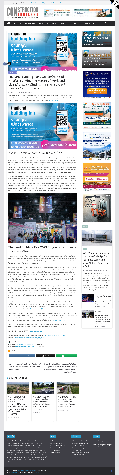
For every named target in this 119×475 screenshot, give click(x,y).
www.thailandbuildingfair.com (24, 351)
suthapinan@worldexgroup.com (24, 347)
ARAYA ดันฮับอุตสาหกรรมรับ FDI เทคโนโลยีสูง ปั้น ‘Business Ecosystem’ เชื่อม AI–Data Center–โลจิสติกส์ (96, 259)
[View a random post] (110, 23)
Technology (75, 23)
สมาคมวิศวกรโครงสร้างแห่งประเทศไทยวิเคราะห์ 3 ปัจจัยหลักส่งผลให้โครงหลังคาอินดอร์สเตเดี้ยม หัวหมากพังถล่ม (25, 366)
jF (43, 309)
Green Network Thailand (57, 450)
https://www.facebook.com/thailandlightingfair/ (29, 338)
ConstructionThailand (26, 92)
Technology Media (55, 452)
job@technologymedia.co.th (101, 441)
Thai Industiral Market (56, 448)
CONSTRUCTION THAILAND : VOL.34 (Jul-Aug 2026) (96, 37)
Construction (30, 23)
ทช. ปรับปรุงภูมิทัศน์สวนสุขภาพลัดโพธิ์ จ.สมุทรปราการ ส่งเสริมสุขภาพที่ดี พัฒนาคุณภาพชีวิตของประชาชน (42, 403)
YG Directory (53, 441)
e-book (85, 23)
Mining (86, 51)
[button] (89, 23)
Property (41, 23)
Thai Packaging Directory (57, 445)
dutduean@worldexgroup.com (24, 344)
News (14, 23)
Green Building (52, 23)
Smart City (64, 23)
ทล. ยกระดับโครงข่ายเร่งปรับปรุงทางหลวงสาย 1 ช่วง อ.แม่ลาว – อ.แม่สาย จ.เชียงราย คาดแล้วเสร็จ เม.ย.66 (67, 402)
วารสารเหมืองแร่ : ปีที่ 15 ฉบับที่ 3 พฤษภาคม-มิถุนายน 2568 (96, 57)
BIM (20, 23)
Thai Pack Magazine (56, 443)
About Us (96, 23)
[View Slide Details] (78, 13)
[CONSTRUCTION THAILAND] (9, 23)
